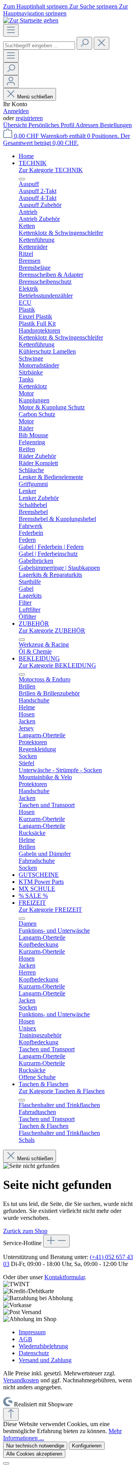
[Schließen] (6, 1463)
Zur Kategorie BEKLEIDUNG (57, 665)
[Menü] (11, 30)
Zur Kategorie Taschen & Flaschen (62, 1091)
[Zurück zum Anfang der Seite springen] (11, 1414)
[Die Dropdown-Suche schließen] (101, 43)
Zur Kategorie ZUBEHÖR (52, 630)
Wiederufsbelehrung (43, 1346)
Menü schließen (35, 97)
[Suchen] (84, 43)
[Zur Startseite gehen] (30, 20)
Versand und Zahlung (45, 1360)
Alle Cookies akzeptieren (34, 1454)
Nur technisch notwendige (35, 1446)
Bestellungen (116, 125)
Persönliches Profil (51, 125)
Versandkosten (21, 1380)
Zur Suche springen (94, 6)
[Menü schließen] (22, 179)
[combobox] (39, 45)
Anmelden (16, 111)
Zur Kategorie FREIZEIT (50, 909)
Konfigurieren (87, 1446)
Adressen (87, 125)
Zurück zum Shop (25, 1231)
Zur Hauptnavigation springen (65, 10)
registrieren (29, 118)
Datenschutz (34, 1353)
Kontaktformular (64, 1277)
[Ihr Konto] (11, 81)
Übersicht (15, 125)
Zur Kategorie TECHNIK (51, 170)
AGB (25, 1339)
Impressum (32, 1332)
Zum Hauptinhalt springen (36, 6)
